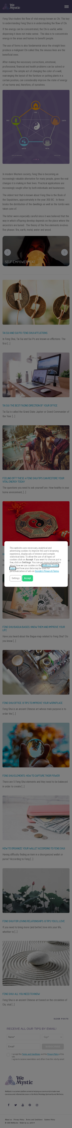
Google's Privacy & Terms (47, 571)
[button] (16, 578)
